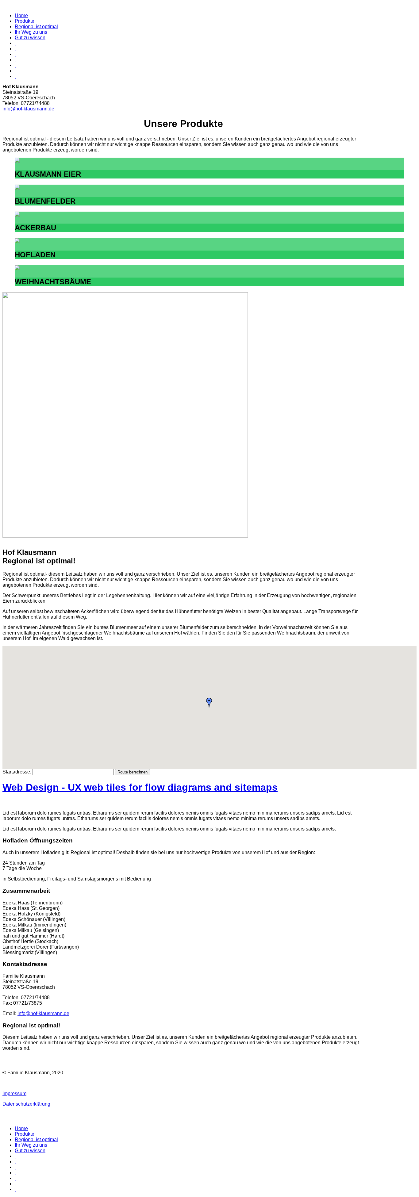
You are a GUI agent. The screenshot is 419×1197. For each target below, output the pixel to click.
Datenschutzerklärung (26, 1104)
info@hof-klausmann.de (28, 108)
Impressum (14, 1093)
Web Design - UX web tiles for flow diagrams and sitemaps (140, 787)
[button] (209, 703)
